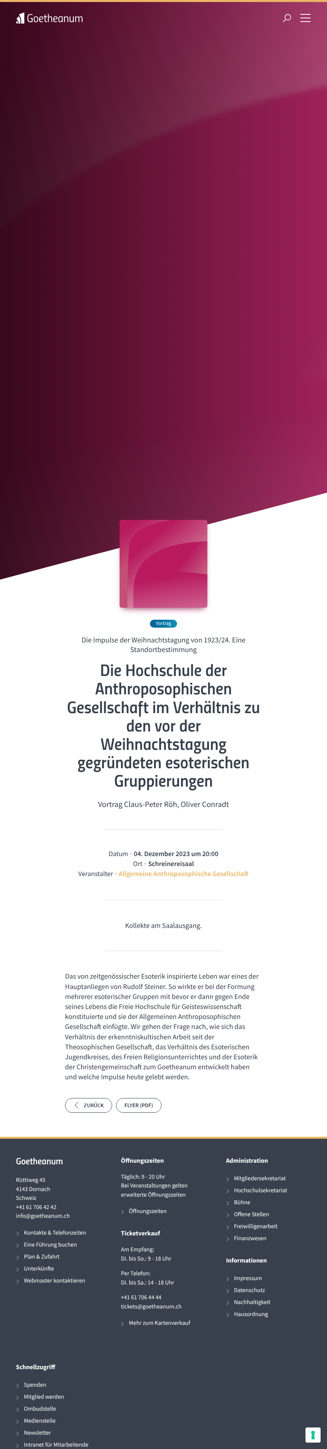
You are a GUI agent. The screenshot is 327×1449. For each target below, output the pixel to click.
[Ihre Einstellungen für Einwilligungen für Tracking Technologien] (313, 1435)
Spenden (35, 1385)
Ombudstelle (40, 1409)
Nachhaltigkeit (252, 1302)
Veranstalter (96, 874)
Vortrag (163, 623)
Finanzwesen (250, 1238)
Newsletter (37, 1433)
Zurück (94, 1105)
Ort (137, 864)
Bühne (242, 1202)
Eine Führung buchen (50, 1245)
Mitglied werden (44, 1397)
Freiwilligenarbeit (256, 1226)
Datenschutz (249, 1290)
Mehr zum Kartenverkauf (159, 1323)
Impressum (248, 1278)
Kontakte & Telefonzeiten (55, 1233)
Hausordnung (251, 1314)
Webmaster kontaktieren (54, 1280)
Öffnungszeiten (148, 1211)
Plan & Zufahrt (41, 1257)
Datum (118, 854)
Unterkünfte (39, 1269)
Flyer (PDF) (138, 1105)
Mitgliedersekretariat (260, 1178)
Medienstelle (39, 1421)
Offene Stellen (251, 1214)
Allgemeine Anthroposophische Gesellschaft (184, 874)
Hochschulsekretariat (260, 1190)
